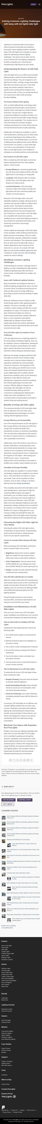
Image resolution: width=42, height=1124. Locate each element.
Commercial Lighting (7, 1031)
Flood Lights (4, 947)
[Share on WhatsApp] (10, 760)
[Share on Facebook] (14, 760)
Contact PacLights (8, 1089)
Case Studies (6, 1044)
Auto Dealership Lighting (8, 1039)
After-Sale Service (6, 1065)
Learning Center (5, 1022)
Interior (4, 964)
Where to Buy (6, 1079)
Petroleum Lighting (6, 1037)
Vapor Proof (4, 986)
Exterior (4, 941)
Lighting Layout (5, 1063)
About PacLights (6, 1020)
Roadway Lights (5, 957)
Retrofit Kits (4, 1000)
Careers (22, 1110)
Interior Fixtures (5, 1048)
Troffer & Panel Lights (7, 976)
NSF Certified (5, 984)
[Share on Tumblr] (31, 760)
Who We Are (4, 1110)
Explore (21, 18)
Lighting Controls (7, 1005)
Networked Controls (7, 1009)
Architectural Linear (6, 974)
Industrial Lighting (6, 1033)
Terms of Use (31, 1110)
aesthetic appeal (25, 250)
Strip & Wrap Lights (7, 972)
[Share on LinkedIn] (28, 760)
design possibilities (23, 483)
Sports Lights (5, 955)
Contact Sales (5, 1084)
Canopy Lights (5, 951)
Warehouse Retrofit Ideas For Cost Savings (18, 839)
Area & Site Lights (6, 945)
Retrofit (4, 994)
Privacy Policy (7, 1112)
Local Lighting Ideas (7, 927)
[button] (39, 4)
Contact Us (14, 1110)
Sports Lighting (5, 1035)
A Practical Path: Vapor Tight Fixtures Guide (18, 873)
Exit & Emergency (6, 982)
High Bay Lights (5, 968)
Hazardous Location (7, 959)
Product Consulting (6, 1061)
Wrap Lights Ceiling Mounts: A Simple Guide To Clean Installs (23, 914)
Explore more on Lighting (8, 925)
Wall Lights (4, 949)
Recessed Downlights (7, 978)
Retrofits (3, 1052)
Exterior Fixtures (6, 1050)
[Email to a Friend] (21, 760)
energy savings (19, 355)
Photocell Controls (6, 1011)
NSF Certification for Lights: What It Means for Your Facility (22, 883)
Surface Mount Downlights (8, 980)
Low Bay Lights (5, 970)
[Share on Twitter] (17, 760)
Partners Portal (17, 1112)
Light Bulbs (4, 998)
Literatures (4, 1075)
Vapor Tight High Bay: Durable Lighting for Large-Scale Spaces (23, 893)
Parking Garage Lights (7, 953)
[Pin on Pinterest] (24, 760)
